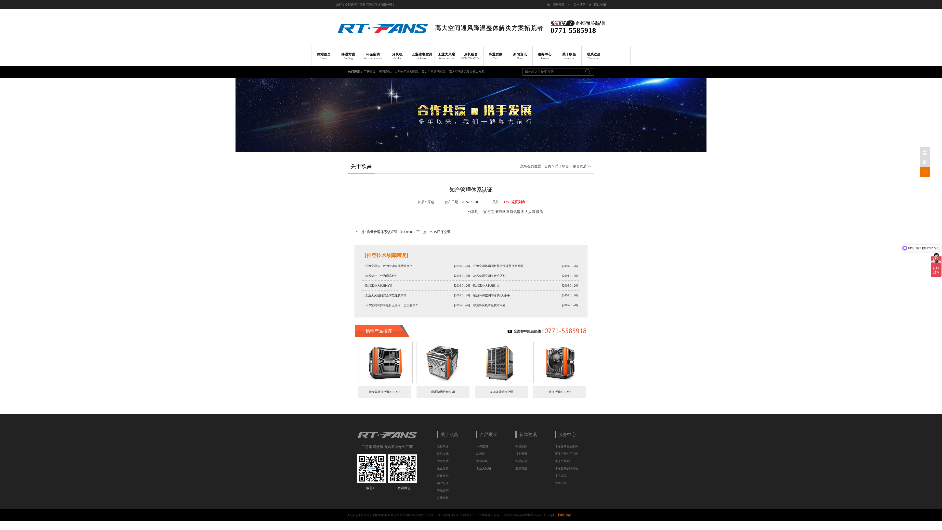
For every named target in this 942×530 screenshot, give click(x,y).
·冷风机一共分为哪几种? (380, 276)
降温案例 (495, 56)
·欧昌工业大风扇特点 (486, 285)
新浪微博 (502, 212)
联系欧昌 (594, 56)
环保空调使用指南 (566, 453)
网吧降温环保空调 (443, 392)
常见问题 (521, 461)
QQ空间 (488, 212)
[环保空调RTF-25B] (560, 382)
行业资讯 (521, 453)
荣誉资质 (559, 4)
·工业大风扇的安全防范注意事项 (385, 295)
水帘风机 (482, 461)
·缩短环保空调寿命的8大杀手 (491, 295)
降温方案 (348, 56)
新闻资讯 (520, 56)
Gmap (549, 515)
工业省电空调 (422, 56)
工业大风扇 (446, 56)
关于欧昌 (569, 56)
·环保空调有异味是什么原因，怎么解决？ (391, 305)
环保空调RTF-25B (560, 392)
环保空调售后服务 (566, 446)
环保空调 (372, 56)
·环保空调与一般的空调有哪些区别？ (388, 266)
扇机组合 (471, 56)
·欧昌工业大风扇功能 (378, 285)
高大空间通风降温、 (435, 71)
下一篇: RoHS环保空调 (433, 232)
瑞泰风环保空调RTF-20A (385, 392)
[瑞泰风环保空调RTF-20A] (385, 382)
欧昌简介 (443, 446)
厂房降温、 (371, 71)
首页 (547, 166)
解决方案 (521, 468)
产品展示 (488, 434)
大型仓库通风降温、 (408, 71)
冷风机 (397, 56)
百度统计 (467, 515)
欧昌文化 (443, 453)
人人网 (530, 212)
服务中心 (544, 56)
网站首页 (324, 56)
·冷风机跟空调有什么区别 (489, 276)
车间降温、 (386, 71)
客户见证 (579, 4)
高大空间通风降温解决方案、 (468, 71)
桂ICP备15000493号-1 (444, 515)
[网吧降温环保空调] (444, 382)
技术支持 (560, 483)
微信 (539, 212)
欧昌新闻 (521, 446)
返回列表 (518, 202)
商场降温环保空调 (501, 392)
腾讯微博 (517, 212)
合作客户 (443, 475)
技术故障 (560, 475)
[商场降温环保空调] (502, 382)
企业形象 (443, 468)
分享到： (475, 212)
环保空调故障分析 (566, 468)
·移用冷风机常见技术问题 (489, 305)
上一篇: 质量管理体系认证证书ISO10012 (384, 232)
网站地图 (600, 4)
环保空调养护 (563, 461)
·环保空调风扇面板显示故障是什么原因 (497, 266)
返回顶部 (565, 515)
